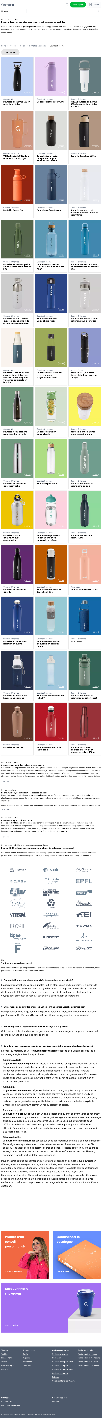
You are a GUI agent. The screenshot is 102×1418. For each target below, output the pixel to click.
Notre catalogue (7, 1365)
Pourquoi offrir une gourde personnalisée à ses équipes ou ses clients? (38, 980)
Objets (23, 46)
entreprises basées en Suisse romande (71, 852)
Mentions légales (19, 1414)
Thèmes (4, 1350)
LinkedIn (55, 1402)
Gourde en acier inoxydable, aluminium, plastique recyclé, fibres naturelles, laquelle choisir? (48, 1046)
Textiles (4, 1354)
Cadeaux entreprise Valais (62, 1369)
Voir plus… (6, 782)
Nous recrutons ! (29, 1350)
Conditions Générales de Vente (45, 1414)
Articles (4, 1362)
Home (3, 46)
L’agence (26, 1358)
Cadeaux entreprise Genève (63, 1365)
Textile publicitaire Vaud (87, 1354)
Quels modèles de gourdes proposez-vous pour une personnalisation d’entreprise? (44, 1007)
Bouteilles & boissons (37, 46)
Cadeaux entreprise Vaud (62, 1362)
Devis (28, 92)
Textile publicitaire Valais (88, 1362)
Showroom (27, 1365)
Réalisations (27, 1362)
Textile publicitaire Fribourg (89, 1358)
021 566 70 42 (7, 1402)
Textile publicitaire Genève (88, 1365)
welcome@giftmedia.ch (10, 1405)
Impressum (30, 1414)
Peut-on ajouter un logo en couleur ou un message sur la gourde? (36, 1026)
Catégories (11, 52)
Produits (13, 46)
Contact (4, 1369)
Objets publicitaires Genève (63, 1381)
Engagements (6, 1358)
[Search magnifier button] (98, 11)
